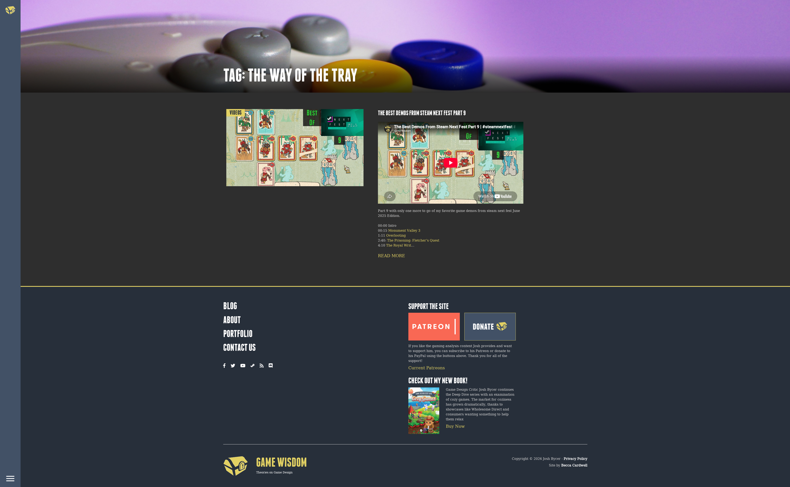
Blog (230, 306)
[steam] (252, 366)
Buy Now (455, 426)
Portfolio (237, 333)
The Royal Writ (398, 245)
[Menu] (10, 479)
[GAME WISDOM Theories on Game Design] (265, 482)
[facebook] (224, 366)
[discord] (271, 366)
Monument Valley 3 (404, 230)
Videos (236, 112)
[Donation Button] (490, 325)
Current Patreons (426, 368)
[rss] (262, 366)
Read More (391, 256)
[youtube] (242, 366)
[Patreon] (434, 325)
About (232, 320)
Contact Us (239, 347)
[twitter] (233, 366)
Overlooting (396, 235)
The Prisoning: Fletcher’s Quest (413, 240)
